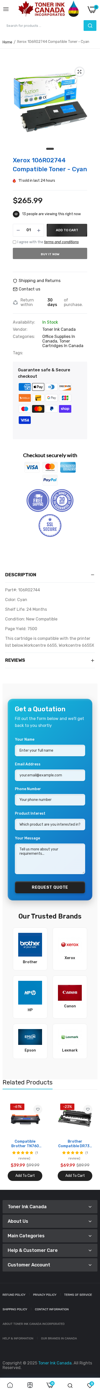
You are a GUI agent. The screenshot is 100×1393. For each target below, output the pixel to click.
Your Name (24, 739)
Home (7, 42)
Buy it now (50, 254)
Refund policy (14, 1295)
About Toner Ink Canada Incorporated (34, 1324)
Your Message (27, 838)
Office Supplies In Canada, (58, 339)
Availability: (24, 322)
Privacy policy (44, 1295)
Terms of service (78, 1295)
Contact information (52, 1309)
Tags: (18, 353)
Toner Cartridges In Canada (62, 343)
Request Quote (50, 887)
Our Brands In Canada (59, 1338)
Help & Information (18, 1338)
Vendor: (20, 329)
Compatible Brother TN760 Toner (25, 1143)
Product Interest (30, 813)
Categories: (24, 336)
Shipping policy (15, 1309)
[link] (37, 1109)
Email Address (28, 764)
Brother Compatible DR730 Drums (75, 1143)
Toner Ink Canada (59, 329)
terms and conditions (61, 242)
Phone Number (28, 789)
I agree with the (48, 242)
